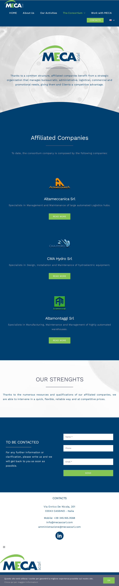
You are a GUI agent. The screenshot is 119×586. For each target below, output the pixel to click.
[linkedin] (59, 536)
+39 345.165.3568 (64, 517)
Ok (108, 580)
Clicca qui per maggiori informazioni (21, 582)
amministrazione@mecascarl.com (59, 526)
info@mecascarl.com (59, 522)
